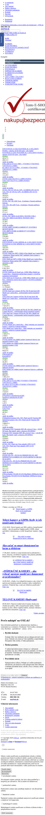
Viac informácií (21, 734)
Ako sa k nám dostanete (13, 723)
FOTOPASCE (10, 49)
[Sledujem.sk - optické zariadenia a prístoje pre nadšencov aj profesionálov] (22, 679)
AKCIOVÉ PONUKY (12, 60)
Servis (7, 717)
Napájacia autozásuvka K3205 (12, 397)
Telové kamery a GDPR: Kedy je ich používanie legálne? (22, 521)
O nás (7, 4)
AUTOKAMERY (11, 65)
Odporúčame (11, 141)
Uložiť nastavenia (7, 813)
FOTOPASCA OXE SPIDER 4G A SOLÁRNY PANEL (21, 244)
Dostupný (6, 742)
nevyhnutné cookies (9, 776)
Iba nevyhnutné (6, 771)
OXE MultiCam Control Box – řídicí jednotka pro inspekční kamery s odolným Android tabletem (22, 329)
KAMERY (8, 44)
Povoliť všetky (6, 769)
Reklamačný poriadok (12, 715)
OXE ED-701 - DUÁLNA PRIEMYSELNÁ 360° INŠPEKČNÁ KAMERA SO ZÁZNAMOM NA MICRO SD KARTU (22, 463)
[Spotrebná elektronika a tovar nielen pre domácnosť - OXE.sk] (22, 25)
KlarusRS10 (6, 356)
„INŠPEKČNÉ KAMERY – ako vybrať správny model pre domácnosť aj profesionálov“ (22, 574)
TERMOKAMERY (11, 80)
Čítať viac (25, 556)
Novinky (8, 14)
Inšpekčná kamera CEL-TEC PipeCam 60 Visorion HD (20, 420)
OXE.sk (16, 738)
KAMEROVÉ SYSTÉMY (14, 73)
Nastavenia (5, 774)
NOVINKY (9, 53)
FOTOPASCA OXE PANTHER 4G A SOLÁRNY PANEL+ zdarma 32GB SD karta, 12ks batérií (23, 153)
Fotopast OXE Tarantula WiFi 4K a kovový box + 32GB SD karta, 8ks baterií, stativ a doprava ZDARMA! (22, 434)
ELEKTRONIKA (11, 46)
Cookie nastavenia (11, 727)
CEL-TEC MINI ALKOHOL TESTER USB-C (18, 218)
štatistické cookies (9, 794)
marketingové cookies (10, 804)
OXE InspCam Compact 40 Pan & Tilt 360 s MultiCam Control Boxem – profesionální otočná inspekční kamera (21, 314)
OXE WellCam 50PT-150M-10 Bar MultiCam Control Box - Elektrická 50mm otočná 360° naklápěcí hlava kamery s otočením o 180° (22, 261)
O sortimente (9, 2)
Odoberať (24, 675)
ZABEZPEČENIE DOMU (14, 84)
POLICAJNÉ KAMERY (13, 78)
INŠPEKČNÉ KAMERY (13, 71)
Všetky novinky (39, 613)
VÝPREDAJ (9, 51)
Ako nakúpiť (9, 6)
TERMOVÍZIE (10, 82)
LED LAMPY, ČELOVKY (14, 77)
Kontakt (7, 12)
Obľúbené (10, 145)
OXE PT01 (6, 409)
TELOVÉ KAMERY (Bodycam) (19, 599)
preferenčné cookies (9, 785)
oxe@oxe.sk (5, 29)
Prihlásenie (8, 21)
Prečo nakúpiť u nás (11, 710)
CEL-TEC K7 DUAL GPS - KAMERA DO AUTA (19, 192)
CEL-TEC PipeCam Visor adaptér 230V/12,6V (18, 446)
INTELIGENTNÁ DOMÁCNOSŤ (17, 47)
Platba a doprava (10, 8)
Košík (7, 38)
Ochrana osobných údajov (13, 719)
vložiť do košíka (7, 162)
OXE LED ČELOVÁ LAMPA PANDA (16, 181)
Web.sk (21, 742)
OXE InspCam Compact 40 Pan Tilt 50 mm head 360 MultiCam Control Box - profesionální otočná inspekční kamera (20, 298)
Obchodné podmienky (12, 10)
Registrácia (8, 19)
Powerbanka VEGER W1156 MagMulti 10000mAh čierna (21, 476)
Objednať (8, 40)
